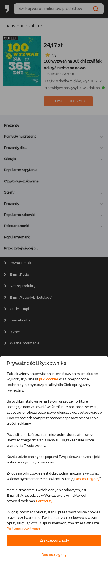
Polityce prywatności (24, 529)
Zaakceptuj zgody (54, 540)
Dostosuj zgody (86, 479)
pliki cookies (48, 379)
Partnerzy (44, 501)
